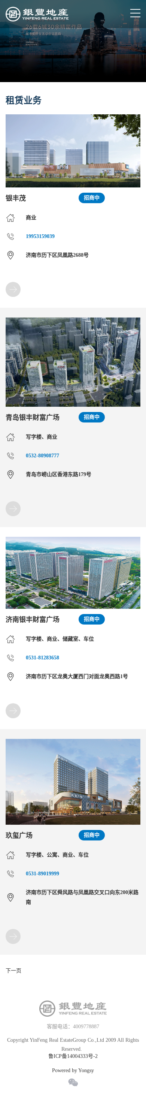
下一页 (13, 971)
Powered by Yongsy (73, 1070)
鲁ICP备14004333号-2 (73, 1056)
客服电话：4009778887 (73, 1026)
